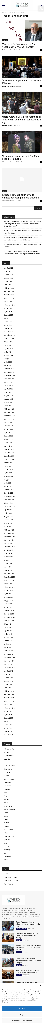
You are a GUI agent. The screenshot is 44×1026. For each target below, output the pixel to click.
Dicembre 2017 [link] (9, 617)
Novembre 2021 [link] (9, 459)
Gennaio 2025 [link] (9, 332)
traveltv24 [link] (7, 856)
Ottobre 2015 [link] (8, 704)
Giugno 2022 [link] (8, 436)
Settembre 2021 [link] (9, 466)
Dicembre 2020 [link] (9, 496)
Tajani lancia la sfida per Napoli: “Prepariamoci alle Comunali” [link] (28, 971)
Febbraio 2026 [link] (9, 288)
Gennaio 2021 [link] (9, 493)
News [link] (4, 191)
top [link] (5, 853)
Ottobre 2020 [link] (8, 503)
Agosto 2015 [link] (8, 711)
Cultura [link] (5, 40)
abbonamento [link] (9, 749)
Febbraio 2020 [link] (9, 530)
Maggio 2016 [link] (8, 681)
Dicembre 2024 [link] (9, 335)
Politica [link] (6, 823)
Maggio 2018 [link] (8, 600)
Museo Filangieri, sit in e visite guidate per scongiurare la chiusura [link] (20, 196)
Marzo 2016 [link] (8, 688)
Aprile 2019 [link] (8, 563)
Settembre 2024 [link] (9, 345)
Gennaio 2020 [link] (9, 533)
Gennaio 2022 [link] (9, 453)
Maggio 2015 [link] (8, 721)
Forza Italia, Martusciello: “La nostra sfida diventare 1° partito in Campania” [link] (29, 961)
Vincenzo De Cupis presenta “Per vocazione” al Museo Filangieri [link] (19, 45)
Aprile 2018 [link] (8, 604)
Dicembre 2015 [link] (9, 698)
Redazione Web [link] (7, 50)
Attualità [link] (5, 113)
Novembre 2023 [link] (9, 379)
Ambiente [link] (7, 752)
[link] (41, 8)
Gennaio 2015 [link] (9, 735)
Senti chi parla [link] (9, 836)
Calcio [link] (6, 762)
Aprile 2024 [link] (8, 362)
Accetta (22, 1008)
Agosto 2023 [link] (8, 389)
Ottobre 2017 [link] (8, 624)
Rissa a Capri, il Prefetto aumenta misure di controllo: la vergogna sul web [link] (28, 947)
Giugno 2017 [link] (8, 637)
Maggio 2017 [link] (8, 641)
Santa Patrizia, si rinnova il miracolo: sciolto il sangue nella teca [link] (22, 246)
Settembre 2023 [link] (9, 385)
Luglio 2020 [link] (8, 513)
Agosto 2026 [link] (8, 268)
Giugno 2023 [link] (8, 396)
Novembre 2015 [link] (9, 701)
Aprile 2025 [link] (8, 322)
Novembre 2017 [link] (9, 621)
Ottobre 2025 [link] (8, 301)
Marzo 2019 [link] (8, 567)
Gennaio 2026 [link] (9, 291)
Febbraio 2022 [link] (9, 449)
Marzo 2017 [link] (8, 647)
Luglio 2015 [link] (8, 715)
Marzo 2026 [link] (8, 285)
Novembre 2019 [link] (9, 540)
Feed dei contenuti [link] (10, 877)
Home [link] (4, 12)
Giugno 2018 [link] (8, 597)
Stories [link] (6, 846)
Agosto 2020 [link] (8, 510)
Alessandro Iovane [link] (8, 162)
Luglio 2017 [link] (8, 634)
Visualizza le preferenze (22, 1021)
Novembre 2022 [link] (9, 419)
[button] (40, 985)
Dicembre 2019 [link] (9, 537)
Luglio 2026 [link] (8, 271)
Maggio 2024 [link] (8, 359)
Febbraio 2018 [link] (9, 610)
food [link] (5, 792)
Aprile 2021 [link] (8, 483)
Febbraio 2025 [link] (9, 328)
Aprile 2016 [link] (8, 684)
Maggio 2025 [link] (8, 318)
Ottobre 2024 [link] (8, 342)
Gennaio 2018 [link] (9, 614)
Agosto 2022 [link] (8, 429)
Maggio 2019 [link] (8, 560)
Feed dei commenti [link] (11, 880)
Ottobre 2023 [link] (8, 382)
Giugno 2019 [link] (8, 557)
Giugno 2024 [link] (8, 355)
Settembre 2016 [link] (9, 668)
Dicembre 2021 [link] (9, 456)
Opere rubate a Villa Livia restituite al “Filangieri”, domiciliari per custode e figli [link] (21, 120)
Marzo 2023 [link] (8, 406)
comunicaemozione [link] (8, 201)
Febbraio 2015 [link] (9, 731)
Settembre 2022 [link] (9, 426)
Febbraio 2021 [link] (9, 490)
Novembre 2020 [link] (9, 500)
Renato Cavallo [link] (7, 125)
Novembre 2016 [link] (9, 661)
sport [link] (5, 843)
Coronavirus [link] (8, 769)
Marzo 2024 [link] (8, 365)
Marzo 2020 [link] (8, 526)
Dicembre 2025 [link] (9, 295)
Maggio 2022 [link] (8, 439)
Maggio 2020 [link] (8, 520)
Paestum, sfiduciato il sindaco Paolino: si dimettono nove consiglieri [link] (27, 936)
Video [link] (6, 860)
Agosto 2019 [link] (8, 550)
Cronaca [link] (7, 772)
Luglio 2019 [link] (8, 553)
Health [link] (6, 803)
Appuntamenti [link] (9, 756)
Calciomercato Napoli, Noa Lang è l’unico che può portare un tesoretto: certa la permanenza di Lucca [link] (22, 253)
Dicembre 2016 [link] (9, 657)
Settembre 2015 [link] (9, 708)
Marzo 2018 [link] (8, 607)
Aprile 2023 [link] (8, 402)
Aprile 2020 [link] (8, 523)
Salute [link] (6, 833)
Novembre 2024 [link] (9, 338)
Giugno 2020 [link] (8, 516)
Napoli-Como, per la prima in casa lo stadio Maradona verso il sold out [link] (22, 232)
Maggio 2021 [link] (8, 479)
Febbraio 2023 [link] (9, 409)
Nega (22, 1014)
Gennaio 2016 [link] (9, 694)
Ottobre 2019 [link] (8, 543)
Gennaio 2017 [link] (9, 654)
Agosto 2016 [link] (8, 671)
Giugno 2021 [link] (8, 476)
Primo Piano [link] (8, 829)
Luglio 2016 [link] (8, 674)
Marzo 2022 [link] (8, 446)
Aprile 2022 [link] (8, 443)
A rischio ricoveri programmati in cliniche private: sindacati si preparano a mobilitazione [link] (21, 239)
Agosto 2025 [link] (8, 308)
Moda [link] (6, 813)
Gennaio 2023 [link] (9, 412)
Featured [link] (7, 789)
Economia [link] (7, 782)
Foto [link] (5, 796)
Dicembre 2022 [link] (9, 416)
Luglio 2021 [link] (8, 473)
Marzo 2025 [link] (8, 325)
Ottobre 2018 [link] (8, 584)
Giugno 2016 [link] (8, 678)
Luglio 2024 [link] (8, 352)
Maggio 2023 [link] (8, 399)
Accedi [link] (6, 874)
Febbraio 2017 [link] (9, 651)
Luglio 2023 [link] (8, 392)
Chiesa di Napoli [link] (9, 766)
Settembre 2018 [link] (9, 587)
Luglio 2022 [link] (8, 432)
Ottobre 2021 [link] (8, 463)
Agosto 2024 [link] (8, 348)
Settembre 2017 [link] (9, 627)
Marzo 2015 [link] (8, 728)
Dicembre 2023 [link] (9, 375)
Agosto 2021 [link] (8, 469)
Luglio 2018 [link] (8, 594)
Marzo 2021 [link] (8, 486)
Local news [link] (8, 806)
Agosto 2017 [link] (8, 631)
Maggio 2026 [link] (8, 278)
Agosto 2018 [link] (8, 590)
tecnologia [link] (7, 850)
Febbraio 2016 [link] (9, 691)
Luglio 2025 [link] (8, 312)
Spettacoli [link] (7, 839)
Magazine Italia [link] (9, 809)
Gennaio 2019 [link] (9, 574)
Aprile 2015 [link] (8, 725)
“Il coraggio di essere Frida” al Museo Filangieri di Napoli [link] (21, 157)
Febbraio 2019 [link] (9, 570)
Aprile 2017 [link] (8, 644)
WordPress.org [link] (9, 884)
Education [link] (7, 786)
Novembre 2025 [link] (9, 298)
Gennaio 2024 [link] (9, 372)
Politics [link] (6, 826)
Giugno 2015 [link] (8, 718)
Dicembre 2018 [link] (9, 577)
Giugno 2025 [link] (8, 315)
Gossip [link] (6, 799)
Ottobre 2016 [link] (8, 664)
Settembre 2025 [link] (9, 305)
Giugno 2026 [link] (8, 275)
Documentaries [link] (9, 779)
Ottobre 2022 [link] (8, 422)
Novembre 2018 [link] (9, 580)
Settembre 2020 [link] (9, 506)
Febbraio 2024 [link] (9, 369)
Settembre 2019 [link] (9, 547)
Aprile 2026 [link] (8, 281)
